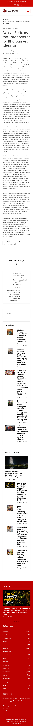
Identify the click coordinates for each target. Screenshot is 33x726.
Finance (16, 641)
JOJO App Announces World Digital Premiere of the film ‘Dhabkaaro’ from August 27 (22, 336)
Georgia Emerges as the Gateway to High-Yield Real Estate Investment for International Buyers (15, 474)
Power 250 (16, 668)
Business (16, 631)
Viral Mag (22, 721)
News (16, 658)
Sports (16, 675)
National (16, 655)
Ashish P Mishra (8, 241)
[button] (13, 621)
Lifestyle (16, 648)
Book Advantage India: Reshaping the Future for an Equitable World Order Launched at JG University (22, 513)
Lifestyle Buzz (16, 652)
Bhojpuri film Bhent (9, 244)
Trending (16, 682)
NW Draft (16, 662)
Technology (16, 678)
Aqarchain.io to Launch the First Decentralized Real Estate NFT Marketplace (20, 279)
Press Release (15, 28)
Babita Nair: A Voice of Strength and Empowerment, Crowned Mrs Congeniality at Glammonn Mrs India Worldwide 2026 (22, 535)
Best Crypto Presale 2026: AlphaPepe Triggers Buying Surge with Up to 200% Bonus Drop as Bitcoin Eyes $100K (22, 491)
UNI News (16, 685)
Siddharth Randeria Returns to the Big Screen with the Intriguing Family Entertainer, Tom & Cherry (22, 356)
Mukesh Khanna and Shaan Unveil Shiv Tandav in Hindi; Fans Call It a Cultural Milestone (22, 432)
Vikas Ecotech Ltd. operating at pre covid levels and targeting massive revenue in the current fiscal (13, 294)
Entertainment (7, 28)
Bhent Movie (20, 241)
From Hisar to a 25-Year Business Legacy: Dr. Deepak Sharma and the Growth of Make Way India (22, 557)
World (16, 688)
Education (16, 635)
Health (16, 645)
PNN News (16, 665)
